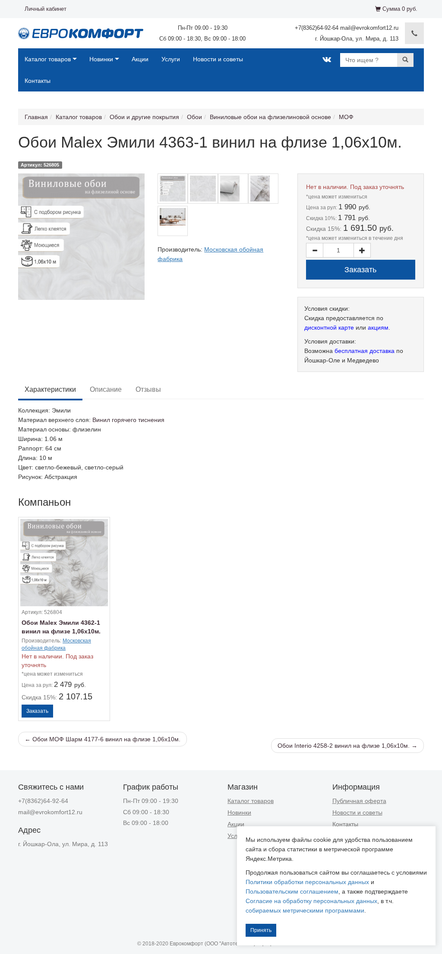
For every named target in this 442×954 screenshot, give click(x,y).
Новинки (101, 59)
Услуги (170, 59)
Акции (140, 59)
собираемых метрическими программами (305, 910)
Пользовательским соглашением (292, 891)
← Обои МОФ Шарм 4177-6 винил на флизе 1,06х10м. (102, 739)
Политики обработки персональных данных (307, 881)
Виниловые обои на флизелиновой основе (270, 116)
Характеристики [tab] (50, 389)
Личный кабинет (45, 9)
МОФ (346, 116)
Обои (194, 116)
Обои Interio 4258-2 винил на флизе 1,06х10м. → (347, 745)
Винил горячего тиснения (128, 419)
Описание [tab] (106, 389)
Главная (36, 116)
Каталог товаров (48, 59)
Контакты (38, 80)
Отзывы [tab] (148, 389)
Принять (261, 930)
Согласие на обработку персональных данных (311, 900)
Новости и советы (218, 59)
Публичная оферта (359, 800)
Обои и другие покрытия (144, 116)
